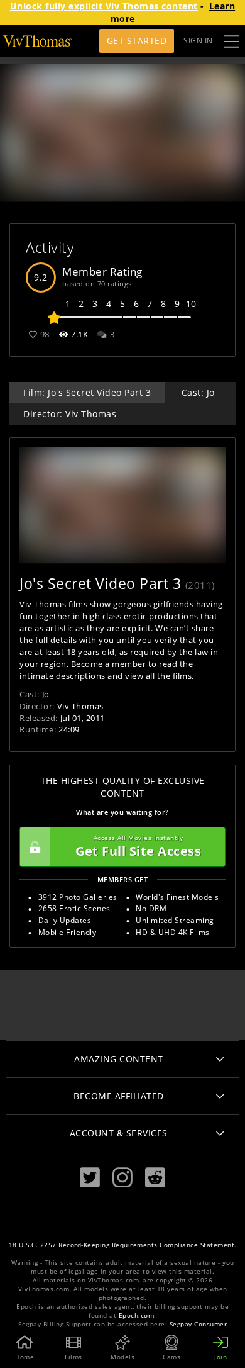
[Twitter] (90, 1178)
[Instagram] (122, 1178)
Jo (46, 694)
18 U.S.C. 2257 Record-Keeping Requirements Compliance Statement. (123, 1245)
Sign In (198, 40)
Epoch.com (137, 1315)
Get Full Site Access (138, 847)
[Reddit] (155, 1178)
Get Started (137, 41)
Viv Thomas (80, 706)
